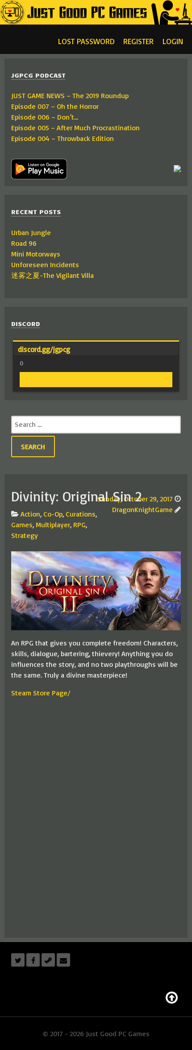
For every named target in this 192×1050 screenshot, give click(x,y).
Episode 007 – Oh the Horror (55, 106)
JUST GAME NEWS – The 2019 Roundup (70, 95)
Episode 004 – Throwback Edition (62, 138)
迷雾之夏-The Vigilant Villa (52, 275)
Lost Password (86, 41)
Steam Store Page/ (41, 692)
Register (138, 41)
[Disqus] (96, 816)
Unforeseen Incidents (45, 264)
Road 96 (24, 243)
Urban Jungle (31, 232)
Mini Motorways (35, 253)
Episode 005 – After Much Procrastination (75, 127)
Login (173, 41)
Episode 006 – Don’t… (44, 116)
